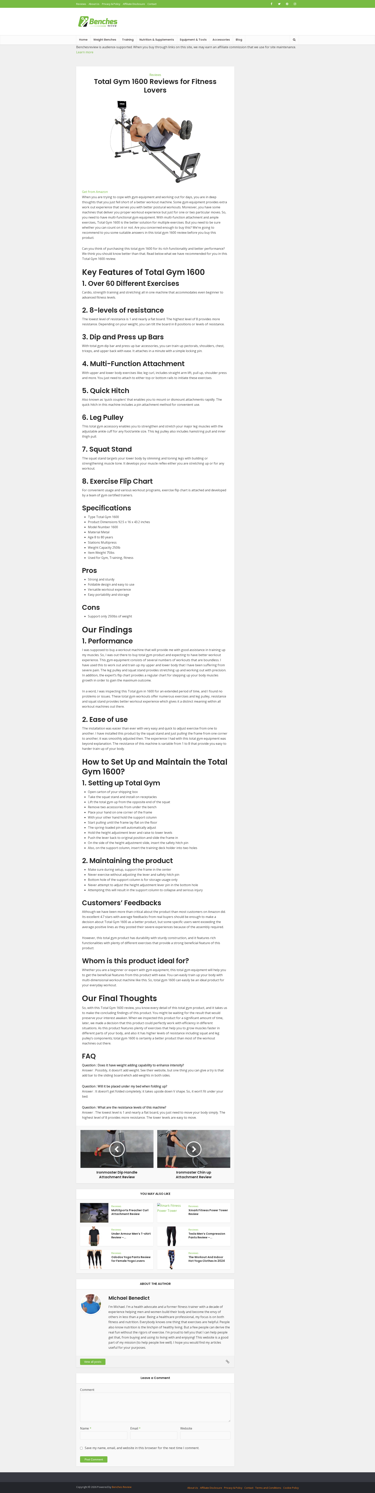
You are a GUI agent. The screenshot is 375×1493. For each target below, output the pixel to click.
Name (85, 1428)
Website (186, 1428)
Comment (87, 1390)
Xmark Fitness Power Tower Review (208, 1212)
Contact (151, 4)
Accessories (221, 40)
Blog (239, 40)
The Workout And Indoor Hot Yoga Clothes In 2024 (206, 1259)
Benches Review (121, 1487)
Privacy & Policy (111, 4)
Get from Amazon (95, 192)
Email (135, 1428)
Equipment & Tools (193, 40)
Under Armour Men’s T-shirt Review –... (131, 1235)
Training (128, 40)
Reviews (81, 4)
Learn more (84, 52)
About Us (94, 4)
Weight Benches (104, 40)
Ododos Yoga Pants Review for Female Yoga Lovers (131, 1259)
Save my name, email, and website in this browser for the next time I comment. (142, 1448)
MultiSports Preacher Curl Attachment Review (129, 1212)
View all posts (92, 1362)
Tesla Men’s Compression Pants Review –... (206, 1235)
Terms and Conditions (268, 1487)
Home (83, 40)
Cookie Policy (291, 1487)
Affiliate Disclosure (134, 4)
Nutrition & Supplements (156, 40)
